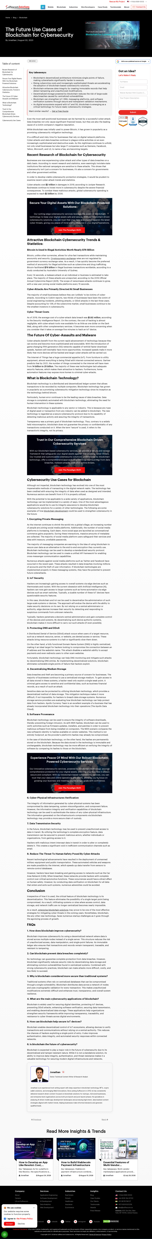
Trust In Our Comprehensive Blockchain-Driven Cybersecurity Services (10, 112)
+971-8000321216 (125, 1204)
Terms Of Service (95, 1234)
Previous (37, 1120)
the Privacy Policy (24, 1219)
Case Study (102, 7)
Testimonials (115, 7)
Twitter (67, 1221)
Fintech (68, 1198)
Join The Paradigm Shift (69, 230)
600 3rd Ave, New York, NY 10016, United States (126, 1212)
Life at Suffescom (21, 1201)
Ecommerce (69, 1207)
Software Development (48, 1198)
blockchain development (56, 511)
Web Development (47, 1207)
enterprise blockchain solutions (53, 910)
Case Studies (95, 1198)
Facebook (40, 1221)
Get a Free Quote (60, 111)
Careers (18, 1198)
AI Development (46, 1201)
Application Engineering (48, 1195)
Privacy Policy (106, 1234)
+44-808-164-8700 (125, 1198)
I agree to (20, 1219)
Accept (9, 1224)
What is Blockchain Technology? (9, 104)
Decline (21, 1224)
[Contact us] (4, 1234)
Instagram (82, 1221)
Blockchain (23, 18)
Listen (33, 61)
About (17, 1195)
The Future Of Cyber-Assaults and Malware (10, 98)
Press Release (95, 1211)
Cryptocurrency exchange (63, 259)
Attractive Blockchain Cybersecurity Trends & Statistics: (11, 90)
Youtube (97, 1221)
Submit (133, 112)
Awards (93, 1207)
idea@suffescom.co (125, 1207)
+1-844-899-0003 (125, 1195)
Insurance (68, 1204)
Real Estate (69, 1195)
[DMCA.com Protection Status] (111, 1221)
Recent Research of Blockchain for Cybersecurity (9, 72)
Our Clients (94, 1201)
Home (8, 18)
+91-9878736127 (124, 1201)
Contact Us (141, 7)
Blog (14, 18)
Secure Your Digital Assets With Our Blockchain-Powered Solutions (12, 81)
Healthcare (69, 1201)
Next (104, 1120)
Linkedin (54, 1221)
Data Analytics (45, 1204)
